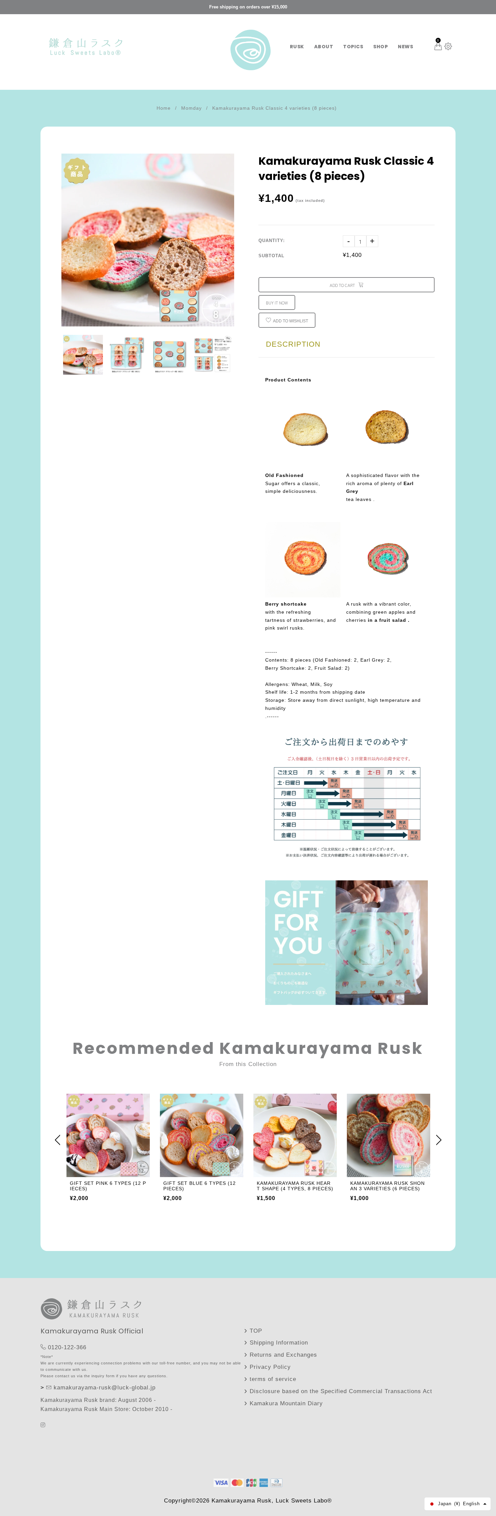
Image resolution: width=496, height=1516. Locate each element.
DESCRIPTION (293, 344)
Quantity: (271, 240)
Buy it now (277, 302)
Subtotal (271, 255)
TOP (256, 1331)
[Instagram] (43, 1425)
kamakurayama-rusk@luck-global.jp (105, 1387)
